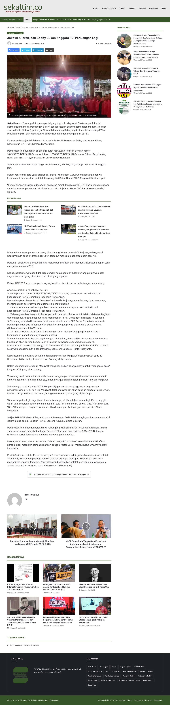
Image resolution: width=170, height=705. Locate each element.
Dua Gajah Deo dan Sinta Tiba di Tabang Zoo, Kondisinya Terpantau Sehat (63, 19)
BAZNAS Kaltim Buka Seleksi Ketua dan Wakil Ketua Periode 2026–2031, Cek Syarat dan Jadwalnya (147, 104)
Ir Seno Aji (116, 671)
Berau (114, 667)
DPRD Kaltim (139, 667)
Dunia (164, 8)
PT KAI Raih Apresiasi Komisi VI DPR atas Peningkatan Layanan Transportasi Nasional (94, 209)
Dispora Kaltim (125, 667)
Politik (18, 27)
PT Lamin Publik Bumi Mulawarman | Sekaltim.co (39, 700)
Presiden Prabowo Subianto (129, 680)
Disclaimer (158, 700)
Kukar (150, 671)
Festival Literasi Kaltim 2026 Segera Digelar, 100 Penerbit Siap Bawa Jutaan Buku (147, 87)
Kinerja (122, 8)
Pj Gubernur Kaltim (145, 676)
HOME (96, 8)
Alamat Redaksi (125, 700)
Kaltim (142, 671)
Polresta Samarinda (108, 680)
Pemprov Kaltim (128, 676)
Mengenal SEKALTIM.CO (107, 700)
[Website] (26, 499)
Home (11, 27)
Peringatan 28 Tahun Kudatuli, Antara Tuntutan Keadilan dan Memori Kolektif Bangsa (57, 587)
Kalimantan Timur (129, 671)
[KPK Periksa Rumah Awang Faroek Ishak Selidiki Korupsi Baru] (14, 229)
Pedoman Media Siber (143, 700)
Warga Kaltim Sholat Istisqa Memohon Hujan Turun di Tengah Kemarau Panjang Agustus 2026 (146, 54)
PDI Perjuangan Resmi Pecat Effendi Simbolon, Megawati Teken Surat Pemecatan (23, 587)
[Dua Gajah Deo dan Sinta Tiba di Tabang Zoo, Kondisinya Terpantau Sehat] (124, 74)
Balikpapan (104, 667)
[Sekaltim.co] (23, 8)
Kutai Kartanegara (94, 676)
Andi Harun (92, 667)
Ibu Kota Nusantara (95, 671)
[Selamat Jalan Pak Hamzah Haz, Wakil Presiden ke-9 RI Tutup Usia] (95, 573)
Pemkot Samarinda (112, 676)
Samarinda (92, 685)
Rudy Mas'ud (148, 680)
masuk (20, 645)
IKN (107, 671)
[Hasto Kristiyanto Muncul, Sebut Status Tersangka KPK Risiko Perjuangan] (95, 606)
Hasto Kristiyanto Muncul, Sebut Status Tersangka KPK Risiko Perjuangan (93, 619)
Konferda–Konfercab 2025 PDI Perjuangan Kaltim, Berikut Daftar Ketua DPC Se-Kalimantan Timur (58, 619)
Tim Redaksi (17, 43)
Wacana (142, 8)
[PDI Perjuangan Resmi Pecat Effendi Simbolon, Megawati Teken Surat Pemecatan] (23, 573)
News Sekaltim (108, 8)
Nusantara (153, 8)
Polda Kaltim (92, 680)
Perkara (132, 8)
